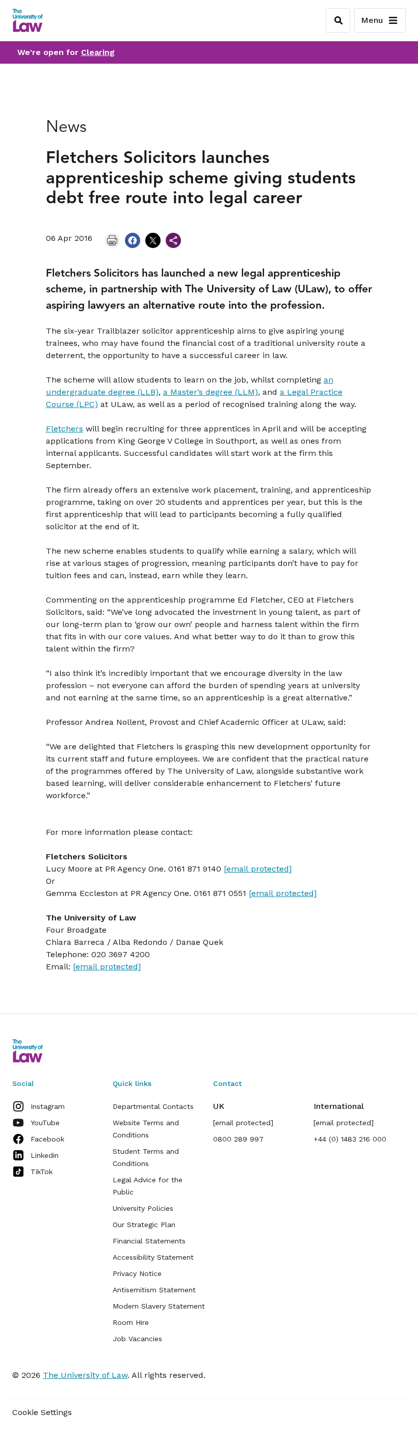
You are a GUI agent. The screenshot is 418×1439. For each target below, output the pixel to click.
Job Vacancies (137, 1339)
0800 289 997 (238, 1139)
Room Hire (131, 1322)
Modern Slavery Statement (159, 1306)
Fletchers (64, 428)
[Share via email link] (173, 240)
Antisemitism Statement (154, 1290)
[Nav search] (338, 20)
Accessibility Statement (153, 1257)
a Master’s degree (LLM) (210, 392)
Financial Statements (149, 1241)
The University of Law (85, 1375)
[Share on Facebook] (132, 240)
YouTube (45, 1123)
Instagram (48, 1106)
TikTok (42, 1172)
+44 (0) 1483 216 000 (350, 1139)
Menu (372, 20)
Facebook (47, 1139)
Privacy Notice (137, 1273)
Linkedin (45, 1155)
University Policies (143, 1208)
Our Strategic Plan (144, 1224)
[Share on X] (153, 240)
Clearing (98, 52)
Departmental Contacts (153, 1106)
